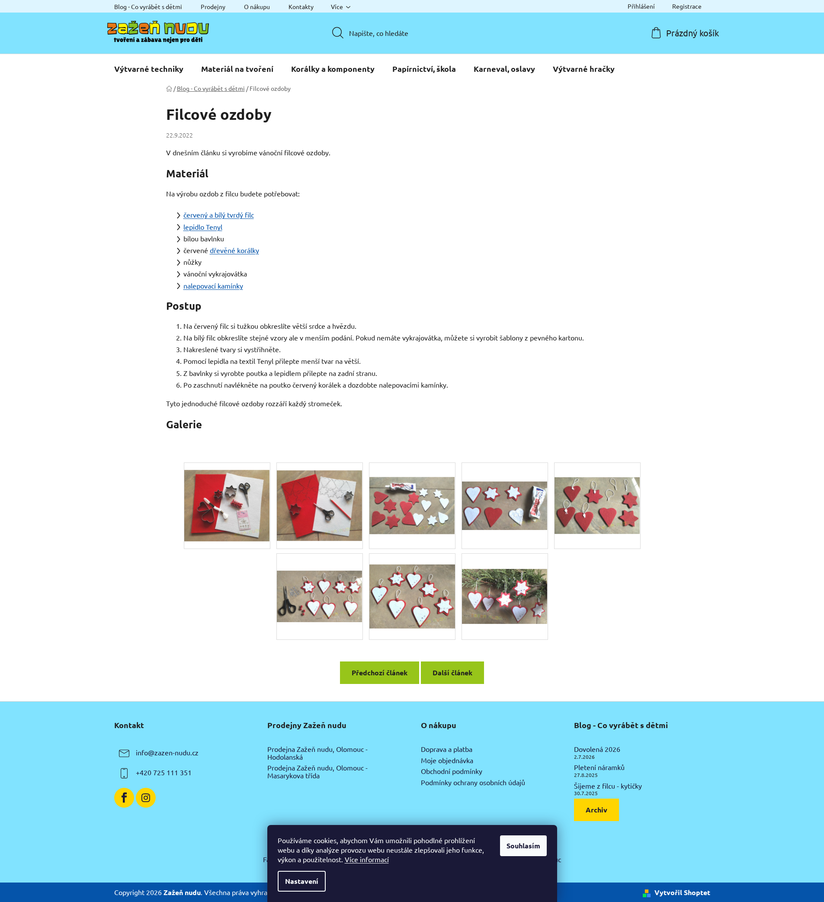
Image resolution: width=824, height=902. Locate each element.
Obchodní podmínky (451, 771)
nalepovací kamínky (213, 285)
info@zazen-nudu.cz (167, 752)
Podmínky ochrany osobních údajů (473, 782)
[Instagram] (146, 798)
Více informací (367, 859)
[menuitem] (149, 68)
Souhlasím (523, 845)
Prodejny (213, 6)
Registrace (687, 6)
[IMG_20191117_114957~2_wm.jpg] (227, 497)
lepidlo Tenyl (202, 226)
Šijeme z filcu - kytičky (608, 786)
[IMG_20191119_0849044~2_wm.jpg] (505, 580)
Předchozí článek (379, 672)
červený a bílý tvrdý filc (218, 214)
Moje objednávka (447, 760)
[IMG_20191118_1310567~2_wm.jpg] (505, 485)
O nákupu (257, 6)
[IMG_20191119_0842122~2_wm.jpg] (412, 584)
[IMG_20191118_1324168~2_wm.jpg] (597, 490)
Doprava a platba (446, 749)
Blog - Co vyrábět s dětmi (148, 6)
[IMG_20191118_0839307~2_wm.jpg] (412, 490)
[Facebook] (124, 798)
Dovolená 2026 (597, 749)
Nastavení (301, 881)
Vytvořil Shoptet (682, 892)
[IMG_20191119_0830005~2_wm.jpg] (319, 578)
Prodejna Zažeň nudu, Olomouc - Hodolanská (317, 753)
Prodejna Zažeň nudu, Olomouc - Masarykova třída (317, 771)
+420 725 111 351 (164, 772)
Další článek (452, 672)
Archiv (596, 809)
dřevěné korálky (234, 250)
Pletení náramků (599, 767)
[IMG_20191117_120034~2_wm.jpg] (319, 497)
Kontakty (301, 6)
